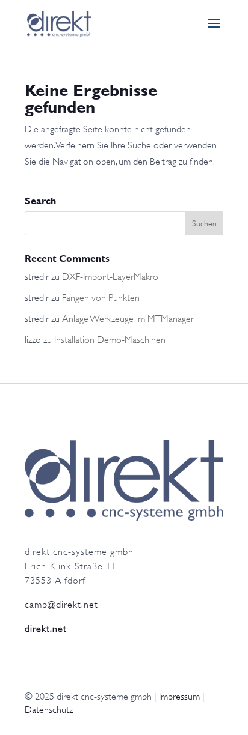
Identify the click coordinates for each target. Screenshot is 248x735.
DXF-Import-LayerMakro (110, 276)
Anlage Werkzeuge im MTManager (128, 318)
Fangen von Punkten (101, 297)
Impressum (179, 696)
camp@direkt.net (61, 604)
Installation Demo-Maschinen (110, 339)
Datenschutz (49, 709)
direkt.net (46, 628)
